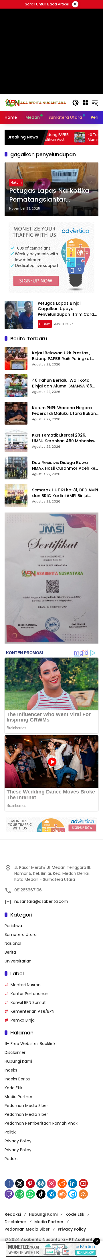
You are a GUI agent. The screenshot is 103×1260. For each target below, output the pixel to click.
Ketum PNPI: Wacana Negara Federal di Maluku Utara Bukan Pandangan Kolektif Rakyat (64, 410)
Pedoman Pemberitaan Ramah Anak (41, 1123)
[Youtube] (83, 1183)
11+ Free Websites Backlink (30, 1043)
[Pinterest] (30, 1183)
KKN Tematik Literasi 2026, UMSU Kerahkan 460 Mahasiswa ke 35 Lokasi (65, 438)
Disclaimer (15, 1052)
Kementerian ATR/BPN (32, 1011)
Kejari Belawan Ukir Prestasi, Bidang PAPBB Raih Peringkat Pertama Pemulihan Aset (61, 355)
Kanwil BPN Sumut (28, 1002)
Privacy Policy (18, 1141)
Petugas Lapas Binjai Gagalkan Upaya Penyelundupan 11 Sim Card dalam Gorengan (66, 311)
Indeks (11, 1070)
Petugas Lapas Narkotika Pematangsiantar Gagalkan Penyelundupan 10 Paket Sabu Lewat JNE (51, 195)
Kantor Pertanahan (29, 993)
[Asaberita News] (35, 102)
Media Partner (18, 1097)
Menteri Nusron (26, 985)
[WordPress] (40, 1183)
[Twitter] (19, 1183)
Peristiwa (13, 926)
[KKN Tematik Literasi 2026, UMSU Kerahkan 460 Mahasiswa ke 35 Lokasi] (16, 440)
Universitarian (18, 961)
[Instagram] (51, 1183)
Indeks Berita (17, 1079)
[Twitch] (9, 1194)
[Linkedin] (72, 1183)
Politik (10, 1132)
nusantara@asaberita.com (41, 901)
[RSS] (83, 1194)
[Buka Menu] (85, 102)
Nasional (13, 943)
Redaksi (12, 1158)
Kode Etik (13, 1088)
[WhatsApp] (30, 1194)
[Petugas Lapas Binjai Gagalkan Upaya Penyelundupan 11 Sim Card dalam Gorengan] (19, 315)
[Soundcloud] (62, 1194)
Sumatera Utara (21, 934)
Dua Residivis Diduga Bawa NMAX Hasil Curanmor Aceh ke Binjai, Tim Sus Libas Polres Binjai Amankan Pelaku (65, 465)
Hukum (16, 182)
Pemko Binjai (23, 1020)
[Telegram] (51, 1194)
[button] (75, 102)
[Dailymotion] (72, 1194)
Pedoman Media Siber (26, 1105)
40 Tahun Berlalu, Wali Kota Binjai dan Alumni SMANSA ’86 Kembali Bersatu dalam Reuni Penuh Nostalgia (63, 383)
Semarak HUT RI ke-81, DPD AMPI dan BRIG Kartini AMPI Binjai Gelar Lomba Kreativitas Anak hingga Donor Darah (65, 493)
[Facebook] (9, 1183)
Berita (10, 952)
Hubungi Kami (18, 1061)
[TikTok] (40, 1194)
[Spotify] (19, 1194)
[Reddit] (62, 1183)
